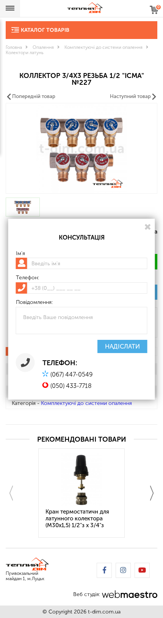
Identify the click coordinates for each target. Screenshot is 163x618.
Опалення (43, 47)
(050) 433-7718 (71, 385)
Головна (14, 47)
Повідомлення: (34, 302)
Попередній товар (33, 96)
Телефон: (27, 278)
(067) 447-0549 (71, 374)
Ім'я (20, 253)
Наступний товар (130, 96)
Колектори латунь (25, 52)
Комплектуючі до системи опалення (103, 47)
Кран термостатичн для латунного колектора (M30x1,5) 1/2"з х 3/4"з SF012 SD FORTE (77, 519)
